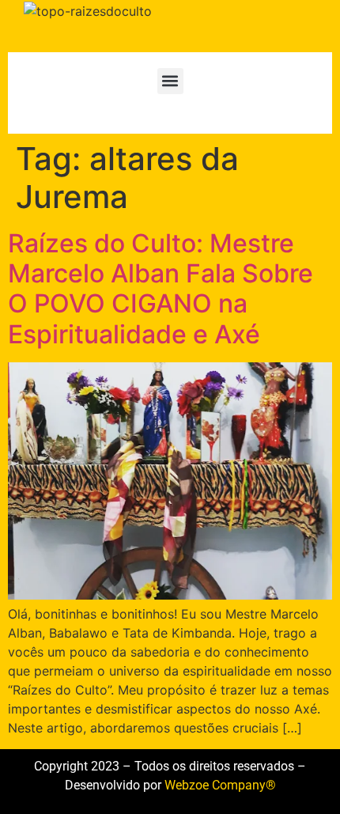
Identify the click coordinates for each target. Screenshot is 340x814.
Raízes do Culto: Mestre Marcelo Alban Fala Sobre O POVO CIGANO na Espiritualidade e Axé (160, 289)
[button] (170, 81)
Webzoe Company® (220, 785)
